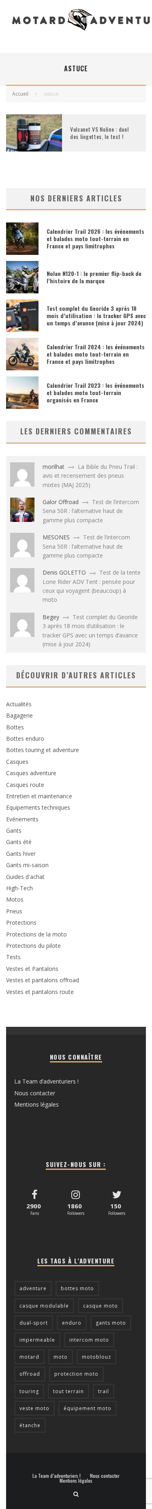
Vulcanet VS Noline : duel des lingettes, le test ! (99, 133)
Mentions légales (36, 1104)
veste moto (34, 1408)
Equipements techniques (38, 807)
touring (29, 1391)
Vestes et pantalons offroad (42, 980)
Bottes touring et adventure (42, 750)
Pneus (14, 911)
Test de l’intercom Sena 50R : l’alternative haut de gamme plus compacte (91, 511)
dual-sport (33, 1322)
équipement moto (87, 1408)
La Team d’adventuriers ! (46, 1081)
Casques (17, 761)
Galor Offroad (61, 502)
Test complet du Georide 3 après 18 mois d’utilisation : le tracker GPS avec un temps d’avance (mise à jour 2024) (96, 315)
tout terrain (68, 1391)
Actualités (19, 704)
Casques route (25, 785)
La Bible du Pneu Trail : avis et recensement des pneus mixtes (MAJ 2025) (90, 476)
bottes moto (77, 1288)
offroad (29, 1373)
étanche (30, 1425)
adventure (33, 1288)
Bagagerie (19, 715)
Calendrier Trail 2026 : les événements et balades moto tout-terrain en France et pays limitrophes (95, 238)
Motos (15, 899)
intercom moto (89, 1339)
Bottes (15, 727)
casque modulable (44, 1305)
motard (29, 1356)
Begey (51, 617)
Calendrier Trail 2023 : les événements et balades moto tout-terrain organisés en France (95, 392)
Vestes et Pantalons (32, 969)
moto (61, 1356)
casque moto (100, 1305)
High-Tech (19, 888)
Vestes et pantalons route (40, 992)
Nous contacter (34, 1093)
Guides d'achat (25, 877)
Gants (13, 830)
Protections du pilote (33, 945)
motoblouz (96, 1356)
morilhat (53, 466)
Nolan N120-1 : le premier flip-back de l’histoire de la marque (94, 277)
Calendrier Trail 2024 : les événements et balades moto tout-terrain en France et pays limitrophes (96, 353)
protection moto (76, 1373)
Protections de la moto (36, 934)
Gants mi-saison (27, 865)
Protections (21, 922)
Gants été (19, 842)
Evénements (22, 819)
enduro (71, 1322)
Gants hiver (21, 853)
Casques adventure (31, 773)
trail (103, 1391)
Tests (13, 957)
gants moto (111, 1322)
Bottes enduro (25, 738)
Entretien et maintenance (39, 796)
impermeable (37, 1339)
